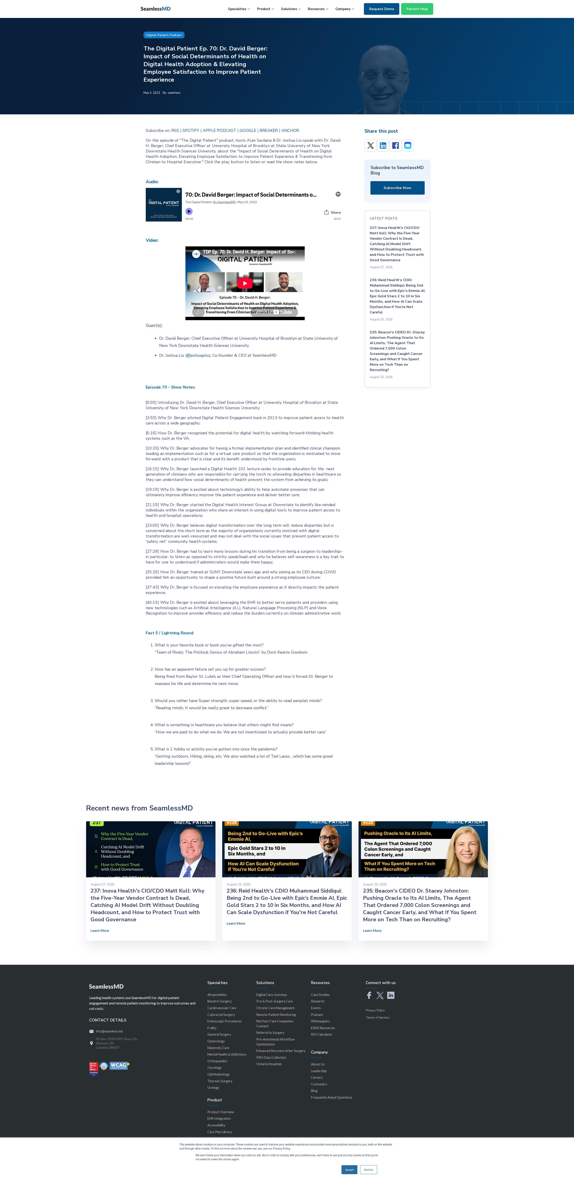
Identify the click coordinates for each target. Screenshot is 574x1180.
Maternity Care (218, 1048)
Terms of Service (377, 1017)
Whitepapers (320, 1021)
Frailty (211, 1028)
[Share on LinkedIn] (383, 145)
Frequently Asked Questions (331, 1097)
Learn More (100, 930)
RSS (175, 130)
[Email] (408, 145)
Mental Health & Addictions (226, 1054)
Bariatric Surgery (219, 1001)
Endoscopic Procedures (224, 1021)
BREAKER (269, 130)
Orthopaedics (217, 1061)
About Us (318, 1064)
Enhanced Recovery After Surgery (280, 1051)
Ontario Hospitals (269, 1064)
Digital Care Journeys (271, 995)
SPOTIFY (191, 130)
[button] (239, 8)
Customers (319, 1084)
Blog (314, 1091)
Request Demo (381, 9)
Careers (317, 1077)
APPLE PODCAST (219, 130)
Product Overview (220, 1112)
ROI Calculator (321, 1034)
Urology (213, 1087)
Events (316, 1008)
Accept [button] (349, 1169)
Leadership (319, 1071)
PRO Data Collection (271, 1057)
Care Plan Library (219, 1132)
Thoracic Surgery (219, 1081)
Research (317, 1001)
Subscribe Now (397, 187)
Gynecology (216, 1041)
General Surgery (219, 1034)
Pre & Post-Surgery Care (274, 1001)
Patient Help (417, 9)
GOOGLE (248, 130)
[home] (155, 8)
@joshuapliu (198, 355)
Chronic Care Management (275, 1008)
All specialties (217, 995)
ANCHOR (290, 130)
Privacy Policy (375, 1010)
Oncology (214, 1067)
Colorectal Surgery (221, 1015)
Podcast (317, 1015)
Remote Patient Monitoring (276, 1015)
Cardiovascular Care (221, 1008)
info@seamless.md (109, 1031)
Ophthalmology (218, 1074)
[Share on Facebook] (395, 145)
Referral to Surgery (270, 1032)
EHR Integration (219, 1118)
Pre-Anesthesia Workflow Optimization (275, 1041)
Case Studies (320, 995)
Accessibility (216, 1125)
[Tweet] (370, 145)
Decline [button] (368, 1169)
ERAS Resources (323, 1028)
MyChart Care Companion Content (275, 1023)
